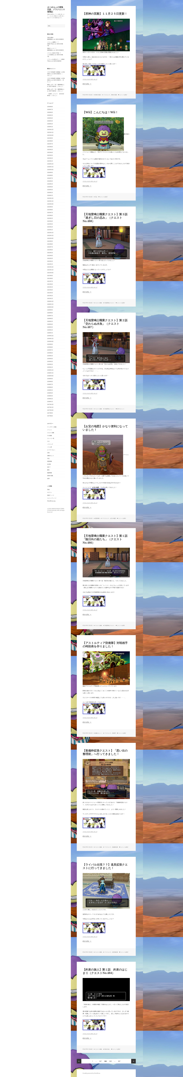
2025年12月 (50, 129)
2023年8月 (50, 209)
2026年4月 (50, 118)
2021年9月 (50, 275)
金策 (48, 478)
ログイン (49, 492)
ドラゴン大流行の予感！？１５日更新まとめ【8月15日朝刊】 (55, 54)
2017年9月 (50, 413)
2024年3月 (50, 189)
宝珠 (48, 452)
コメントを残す (123, 95)
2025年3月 (50, 155)
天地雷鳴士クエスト (109, 303)
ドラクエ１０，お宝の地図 (109, 518)
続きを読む (87, 84)
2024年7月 (50, 178)
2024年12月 (50, 164)
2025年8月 (50, 141)
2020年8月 (50, 313)
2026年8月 (50, 106)
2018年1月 (50, 401)
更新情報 (49, 461)
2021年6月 (50, 284)
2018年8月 (50, 381)
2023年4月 (50, 221)
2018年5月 (50, 390)
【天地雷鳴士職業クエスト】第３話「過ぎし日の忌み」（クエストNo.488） (105, 217)
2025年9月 (50, 138)
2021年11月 (50, 270)
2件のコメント (120, 409)
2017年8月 (50, 416)
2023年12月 (50, 198)
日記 (48, 458)
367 (100, 1061)
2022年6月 (50, 250)
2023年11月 (50, 201)
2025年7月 (50, 144)
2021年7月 (50, 281)
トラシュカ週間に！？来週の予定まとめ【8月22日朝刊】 (55, 43)
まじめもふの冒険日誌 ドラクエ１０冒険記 (56, 9)
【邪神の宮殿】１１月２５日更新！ (105, 13)
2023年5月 (50, 218)
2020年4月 (50, 324)
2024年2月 (50, 192)
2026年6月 (50, 112)
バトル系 (49, 447)
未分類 (49, 464)
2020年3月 (50, 327)
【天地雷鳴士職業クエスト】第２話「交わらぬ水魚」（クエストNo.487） (105, 323)
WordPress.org (51, 501)
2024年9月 (50, 172)
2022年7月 (50, 247)
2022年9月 (50, 241)
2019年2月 (50, 364)
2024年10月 (50, 169)
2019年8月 (50, 347)
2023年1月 (50, 230)
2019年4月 (50, 358)
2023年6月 (50, 215)
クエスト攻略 (50, 432)
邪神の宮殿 (50, 475)
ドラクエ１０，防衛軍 (110, 733)
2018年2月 (50, 398)
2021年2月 (50, 295)
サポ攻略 (49, 435)
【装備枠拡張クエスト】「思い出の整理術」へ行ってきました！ (105, 752)
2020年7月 (50, 315)
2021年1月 (50, 298)
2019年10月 (50, 341)
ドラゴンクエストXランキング (90, 79)
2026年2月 (50, 124)
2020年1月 (50, 333)
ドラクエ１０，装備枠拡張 (111, 847)
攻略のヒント (50, 455)
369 (110, 1061)
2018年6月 (50, 387)
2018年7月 (50, 384)
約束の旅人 (107, 1049)
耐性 (48, 470)
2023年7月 (50, 212)
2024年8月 (50, 175)
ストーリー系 (50, 438)
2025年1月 (50, 161)
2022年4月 (50, 255)
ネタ (48, 441)
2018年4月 (50, 393)
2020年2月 (50, 330)
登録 (48, 489)
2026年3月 (50, 121)
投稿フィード (50, 495)
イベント (49, 430)
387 (119, 1061)
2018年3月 (50, 396)
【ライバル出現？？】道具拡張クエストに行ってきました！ (105, 866)
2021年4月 (50, 290)
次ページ (133, 1061)
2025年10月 (50, 135)
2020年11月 (50, 304)
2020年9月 (50, 310)
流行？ (49, 467)
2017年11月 (50, 407)
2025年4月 (50, 152)
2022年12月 (50, 232)
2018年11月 (50, 373)
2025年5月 (50, 149)
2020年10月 (50, 307)
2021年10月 (50, 272)
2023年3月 (50, 224)
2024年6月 (50, 181)
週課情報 (49, 473)
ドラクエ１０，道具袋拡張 (111, 952)
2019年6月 (50, 353)
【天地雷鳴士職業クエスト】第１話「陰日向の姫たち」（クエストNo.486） (105, 539)
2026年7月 (50, 109)
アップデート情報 (51, 427)
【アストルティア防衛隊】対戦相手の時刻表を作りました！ (105, 644)
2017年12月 (50, 404)
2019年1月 (50, 367)
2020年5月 (50, 321)
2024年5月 (50, 184)
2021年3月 (50, 292)
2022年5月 (50, 252)
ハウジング (50, 444)
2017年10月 (50, 410)
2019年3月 (50, 361)
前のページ (79, 1061)
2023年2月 (50, 227)
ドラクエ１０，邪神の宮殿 (110, 95)
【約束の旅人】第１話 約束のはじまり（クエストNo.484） (105, 971)
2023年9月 (50, 207)
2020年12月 (50, 301)
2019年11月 (50, 338)
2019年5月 (50, 355)
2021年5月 (50, 287)
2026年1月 (50, 126)
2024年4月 (50, 187)
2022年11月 (50, 235)
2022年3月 (50, 258)
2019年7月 (50, 350)
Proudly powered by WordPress (91, 1073)
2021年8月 (50, 278)
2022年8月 (50, 244)
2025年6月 (50, 146)
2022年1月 (50, 264)
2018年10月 (50, 376)
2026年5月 (50, 115)
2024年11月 (50, 167)
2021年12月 (50, 267)
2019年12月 (50, 335)
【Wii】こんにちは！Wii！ (100, 112)
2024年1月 (50, 195)
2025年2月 (50, 158)
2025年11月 (50, 132)
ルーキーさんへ (51, 450)
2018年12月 (50, 370)
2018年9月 (50, 378)
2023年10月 (50, 204)
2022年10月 (50, 238)
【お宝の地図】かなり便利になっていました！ (105, 427)
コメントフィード (51, 498)
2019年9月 (50, 344)
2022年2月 (50, 261)
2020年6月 (50, 318)
